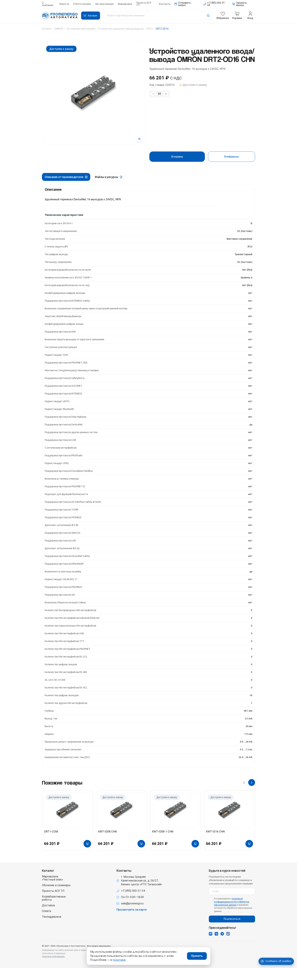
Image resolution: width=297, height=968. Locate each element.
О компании (47, 4)
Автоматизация (104, 4)
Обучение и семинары (56, 885)
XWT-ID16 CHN (215, 831)
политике (119, 960)
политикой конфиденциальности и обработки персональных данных (231, 901)
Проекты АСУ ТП (143, 4)
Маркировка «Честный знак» (52, 878)
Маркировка (125, 4)
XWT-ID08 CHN (107, 831)
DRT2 (150, 29)
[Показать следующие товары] (251, 782)
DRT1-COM (51, 831)
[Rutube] (210, 934)
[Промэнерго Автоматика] (60, 15)
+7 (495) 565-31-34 (133, 890)
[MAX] (228, 934)
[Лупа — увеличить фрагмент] (139, 139)
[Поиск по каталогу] (158, 16)
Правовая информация (53, 956)
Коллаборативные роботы (54, 898)
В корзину (177, 156)
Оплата (46, 911)
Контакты (164, 4)
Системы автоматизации (80, 29)
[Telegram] (222, 934)
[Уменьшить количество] (153, 94)
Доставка (48, 905)
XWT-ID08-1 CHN (162, 831)
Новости (64, 4)
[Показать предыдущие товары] (243, 782)
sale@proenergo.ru (132, 903)
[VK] (216, 934)
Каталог (46, 29)
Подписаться (232, 919)
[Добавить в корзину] (87, 843)
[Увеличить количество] (166, 94)
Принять (197, 956)
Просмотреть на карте (132, 909)
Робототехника (82, 4)
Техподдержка (51, 916)
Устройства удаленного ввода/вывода (121, 29)
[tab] (66, 177)
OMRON (58, 29)
